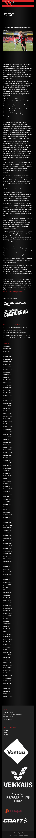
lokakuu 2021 (7, 496)
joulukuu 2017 (7, 616)
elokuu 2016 (6, 657)
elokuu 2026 (6, 346)
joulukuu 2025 (7, 367)
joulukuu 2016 (7, 647)
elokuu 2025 (6, 377)
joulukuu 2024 (7, 398)
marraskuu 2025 (7, 369)
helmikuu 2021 (7, 517)
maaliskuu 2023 (7, 452)
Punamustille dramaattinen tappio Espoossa (15, 327)
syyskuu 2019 (7, 561)
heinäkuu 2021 (7, 504)
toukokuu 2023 (7, 447)
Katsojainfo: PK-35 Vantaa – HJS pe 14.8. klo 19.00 (17, 338)
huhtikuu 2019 (7, 574)
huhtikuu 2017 (7, 636)
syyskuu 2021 (7, 499)
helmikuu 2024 (7, 424)
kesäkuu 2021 (7, 507)
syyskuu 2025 (7, 374)
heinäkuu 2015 (7, 691)
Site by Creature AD (24, 835)
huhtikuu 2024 (7, 419)
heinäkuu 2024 (7, 411)
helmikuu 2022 (7, 486)
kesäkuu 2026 (7, 351)
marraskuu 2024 (7, 400)
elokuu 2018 (6, 595)
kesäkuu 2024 (7, 413)
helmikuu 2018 (7, 611)
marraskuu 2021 (7, 494)
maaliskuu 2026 (7, 359)
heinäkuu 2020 (7, 535)
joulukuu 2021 (7, 491)
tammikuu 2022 (7, 489)
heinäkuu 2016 (7, 660)
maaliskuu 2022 (7, 483)
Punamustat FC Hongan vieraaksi (12, 330)
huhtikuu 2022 (7, 481)
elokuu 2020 (6, 533)
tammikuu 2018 (7, 613)
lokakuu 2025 (7, 372)
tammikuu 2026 (7, 364)
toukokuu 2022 (7, 478)
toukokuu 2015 (7, 696)
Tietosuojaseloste (8, 719)
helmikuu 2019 (7, 579)
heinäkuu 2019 (7, 566)
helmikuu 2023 (7, 455)
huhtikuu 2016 (7, 668)
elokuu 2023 (6, 439)
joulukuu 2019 (7, 553)
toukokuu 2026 (7, 354)
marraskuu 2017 (7, 618)
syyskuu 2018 (7, 592)
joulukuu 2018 (7, 585)
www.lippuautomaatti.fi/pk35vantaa (13, 291)
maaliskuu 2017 (7, 639)
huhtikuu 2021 (7, 512)
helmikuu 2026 (7, 361)
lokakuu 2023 (7, 434)
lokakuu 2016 (7, 652)
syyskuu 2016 (7, 655)
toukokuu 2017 (7, 634)
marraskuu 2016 (7, 649)
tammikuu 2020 (7, 551)
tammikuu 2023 (7, 457)
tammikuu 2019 (7, 582)
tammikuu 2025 (7, 395)
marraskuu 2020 (7, 525)
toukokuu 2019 (7, 572)
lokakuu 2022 (7, 465)
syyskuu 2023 (7, 437)
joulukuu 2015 (7, 678)
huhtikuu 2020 (7, 543)
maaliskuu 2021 (7, 515)
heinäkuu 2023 (7, 442)
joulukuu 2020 (7, 522)
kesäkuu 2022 (7, 476)
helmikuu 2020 (7, 548)
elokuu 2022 (6, 470)
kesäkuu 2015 (7, 693)
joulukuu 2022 (7, 460)
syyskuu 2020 (7, 530)
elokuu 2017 (6, 626)
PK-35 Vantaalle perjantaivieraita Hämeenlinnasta (16, 335)
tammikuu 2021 (7, 520)
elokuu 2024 (6, 408)
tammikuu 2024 (7, 426)
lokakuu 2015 (7, 683)
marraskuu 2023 (7, 432)
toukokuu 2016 (7, 665)
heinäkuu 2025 (7, 380)
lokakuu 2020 (7, 527)
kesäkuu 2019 (7, 569)
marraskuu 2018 (7, 587)
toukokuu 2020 (7, 540)
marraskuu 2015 (7, 681)
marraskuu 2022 (7, 463)
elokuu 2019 (6, 564)
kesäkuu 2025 (7, 382)
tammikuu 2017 (7, 644)
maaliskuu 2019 (7, 577)
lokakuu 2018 (7, 590)
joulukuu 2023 (7, 429)
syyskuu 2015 (7, 686)
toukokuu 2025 (7, 385)
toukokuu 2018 (7, 603)
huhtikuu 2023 (7, 450)
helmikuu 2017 (7, 642)
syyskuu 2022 (7, 468)
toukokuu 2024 (7, 416)
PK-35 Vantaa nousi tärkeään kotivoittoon (14, 332)
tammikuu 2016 (7, 675)
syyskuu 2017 (7, 623)
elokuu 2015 (6, 688)
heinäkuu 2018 (7, 598)
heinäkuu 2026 (7, 349)
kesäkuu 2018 (7, 600)
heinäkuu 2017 (7, 629)
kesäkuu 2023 (7, 445)
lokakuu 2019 (7, 559)
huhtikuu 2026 (7, 356)
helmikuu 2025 (7, 393)
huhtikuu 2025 (7, 387)
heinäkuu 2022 (7, 473)
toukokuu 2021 (7, 509)
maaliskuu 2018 (7, 608)
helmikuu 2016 (7, 673)
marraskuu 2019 (7, 556)
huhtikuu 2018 (7, 605)
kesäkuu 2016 (7, 662)
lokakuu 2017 (7, 621)
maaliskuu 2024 (7, 421)
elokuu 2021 (6, 502)
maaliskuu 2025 (7, 390)
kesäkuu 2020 (7, 538)
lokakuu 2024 (7, 403)
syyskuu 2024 (7, 406)
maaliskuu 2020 (7, 546)
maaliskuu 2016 (7, 670)
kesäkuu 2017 (7, 631)
